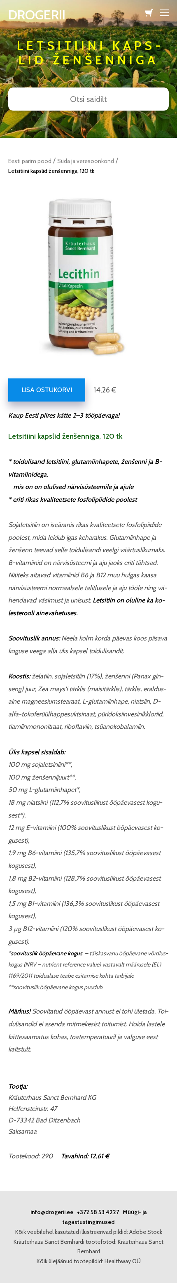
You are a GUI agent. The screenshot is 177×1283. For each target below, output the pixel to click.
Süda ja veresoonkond (85, 161)
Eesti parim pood (29, 161)
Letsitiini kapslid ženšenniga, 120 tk (51, 171)
